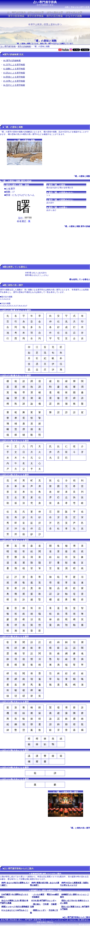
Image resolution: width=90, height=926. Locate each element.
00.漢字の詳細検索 (12, 60)
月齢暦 (54, 904)
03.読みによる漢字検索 (14, 73)
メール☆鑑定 (38, 894)
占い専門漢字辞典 (45, 2)
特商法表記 (41, 922)
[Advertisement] (45, 106)
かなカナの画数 (74, 16)
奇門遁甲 (29, 920)
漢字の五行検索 (54, 16)
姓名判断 (4, 920)
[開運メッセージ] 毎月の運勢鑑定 (15, 907)
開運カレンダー (39, 910)
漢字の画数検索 (54, 12)
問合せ (50, 922)
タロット (46, 920)
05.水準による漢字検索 (14, 81)
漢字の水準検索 (35, 16)
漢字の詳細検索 (35, 12)
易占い (21, 920)
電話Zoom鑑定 (53, 894)
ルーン (54, 920)
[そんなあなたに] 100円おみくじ (14, 910)
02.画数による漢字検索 (14, 69)
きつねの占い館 (73, 920)
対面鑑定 (35, 897)
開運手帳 (37, 920)
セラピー (61, 920)
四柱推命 (13, 920)
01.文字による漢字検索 (14, 65)
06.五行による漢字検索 (14, 85)
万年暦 (46, 904)
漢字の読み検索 (74, 12)
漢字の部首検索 (16, 16)
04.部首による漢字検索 (14, 77)
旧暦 (32, 907)
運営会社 (84, 920)
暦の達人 (37, 904)
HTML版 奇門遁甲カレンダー (43, 901)
